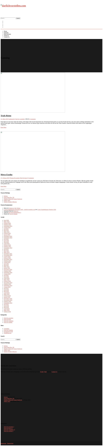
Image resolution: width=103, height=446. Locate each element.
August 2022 (7, 256)
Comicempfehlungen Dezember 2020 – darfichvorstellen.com (19, 209)
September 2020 (8, 272)
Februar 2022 (7, 258)
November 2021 (8, 259)
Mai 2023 (6, 250)
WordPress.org (7, 333)
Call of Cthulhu (13, 214)
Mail (45, 371)
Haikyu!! (16, 211)
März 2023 (6, 252)
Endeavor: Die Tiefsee (14, 208)
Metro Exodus (6, 175)
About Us (6, 35)
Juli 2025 (6, 229)
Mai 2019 (6, 291)
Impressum (3, 443)
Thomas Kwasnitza (15, 178)
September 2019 (8, 285)
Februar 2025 (7, 233)
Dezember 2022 (8, 253)
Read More (3, 127)
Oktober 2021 (7, 261)
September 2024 (8, 237)
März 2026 (6, 221)
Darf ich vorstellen (20, 119)
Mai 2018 (6, 307)
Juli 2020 (6, 275)
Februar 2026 (7, 223)
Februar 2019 (7, 295)
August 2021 (7, 262)
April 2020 (6, 278)
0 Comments (32, 119)
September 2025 (8, 226)
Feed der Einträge (8, 330)
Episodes (6, 32)
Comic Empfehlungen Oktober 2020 (46, 209)
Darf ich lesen (7, 34)
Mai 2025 (6, 230)
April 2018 (6, 308)
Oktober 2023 (7, 246)
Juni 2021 (6, 263)
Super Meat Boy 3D (9, 197)
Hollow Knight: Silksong (10, 202)
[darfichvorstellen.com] (13, 5)
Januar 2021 (7, 268)
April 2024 (6, 243)
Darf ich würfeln (8, 322)
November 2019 (8, 282)
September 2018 (8, 303)
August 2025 (7, 227)
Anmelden (6, 328)
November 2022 (8, 255)
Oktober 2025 (7, 224)
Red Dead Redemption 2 (14, 212)
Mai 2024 (6, 242)
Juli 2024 (6, 239)
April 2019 (6, 292)
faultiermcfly (11, 119)
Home (5, 31)
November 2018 (8, 300)
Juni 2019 (6, 290)
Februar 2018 (7, 311)
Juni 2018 (6, 306)
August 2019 (7, 287)
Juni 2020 (6, 277)
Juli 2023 (6, 249)
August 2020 (7, 274)
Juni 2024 (6, 240)
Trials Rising (6, 116)
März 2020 (6, 279)
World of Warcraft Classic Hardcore (13, 199)
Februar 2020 (7, 281)
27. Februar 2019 (5, 178)
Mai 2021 (6, 265)
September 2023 (8, 248)
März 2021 (6, 266)
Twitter (42, 371)
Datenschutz (10, 443)
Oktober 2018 (7, 301)
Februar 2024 (7, 245)
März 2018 (6, 310)
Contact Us (7, 27)
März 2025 (6, 232)
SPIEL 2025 (7, 200)
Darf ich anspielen (8, 318)
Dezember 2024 (8, 236)
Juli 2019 (6, 288)
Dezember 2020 (8, 269)
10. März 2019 (4, 119)
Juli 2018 (6, 304)
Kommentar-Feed (8, 331)
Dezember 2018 (8, 298)
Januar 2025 (7, 234)
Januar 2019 (7, 297)
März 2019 (6, 294)
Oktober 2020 (7, 271)
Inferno (6, 196)
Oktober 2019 (7, 284)
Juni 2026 (6, 220)
